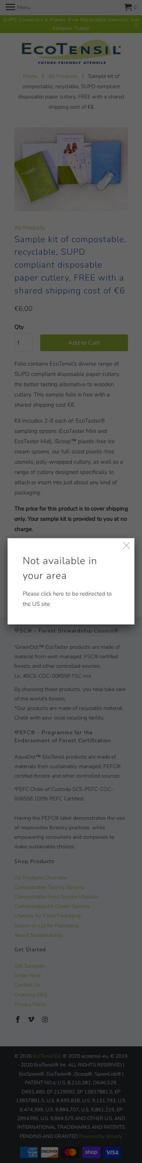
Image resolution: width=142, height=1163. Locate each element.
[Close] (126, 546)
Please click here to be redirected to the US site (67, 581)
